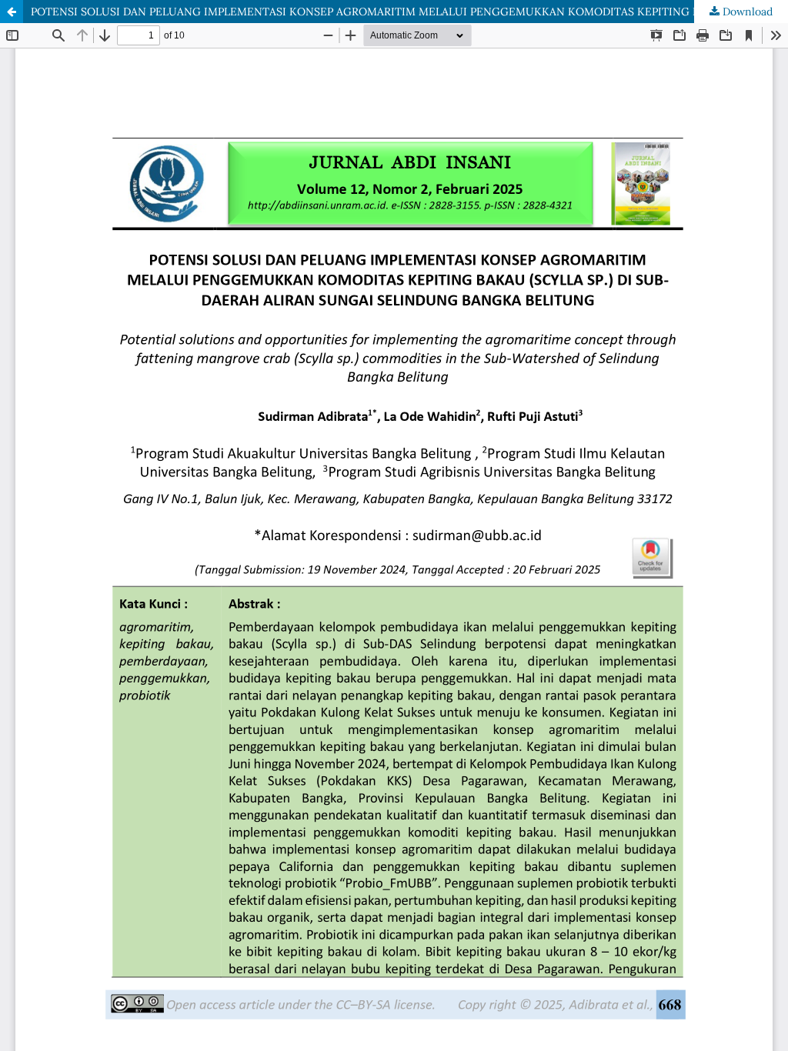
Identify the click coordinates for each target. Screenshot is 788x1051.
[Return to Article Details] (11, 11)
